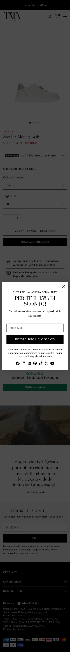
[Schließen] (63, 286)
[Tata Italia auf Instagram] (23, 364)
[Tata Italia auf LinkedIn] (29, 364)
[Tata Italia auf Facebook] (18, 364)
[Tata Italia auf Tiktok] (41, 364)
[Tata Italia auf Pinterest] (35, 364)
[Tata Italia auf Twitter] (46, 364)
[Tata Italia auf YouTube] (52, 364)
